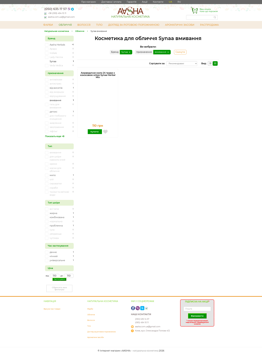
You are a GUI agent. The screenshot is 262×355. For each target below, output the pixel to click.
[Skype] (142, 308)
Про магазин (88, 2)
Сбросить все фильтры (59, 288)
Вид (203, 63)
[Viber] (69, 9)
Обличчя (79, 31)
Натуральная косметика (56, 31)
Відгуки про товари (52, 309)
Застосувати (59, 279)
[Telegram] (72, 9)
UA (170, 2)
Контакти (158, 2)
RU (179, 2)
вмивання (161, 52)
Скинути (180, 52)
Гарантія (131, 2)
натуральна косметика (145, 350)
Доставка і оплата (111, 2)
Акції (144, 2)
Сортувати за (156, 63)
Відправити (197, 316)
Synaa (124, 52)
